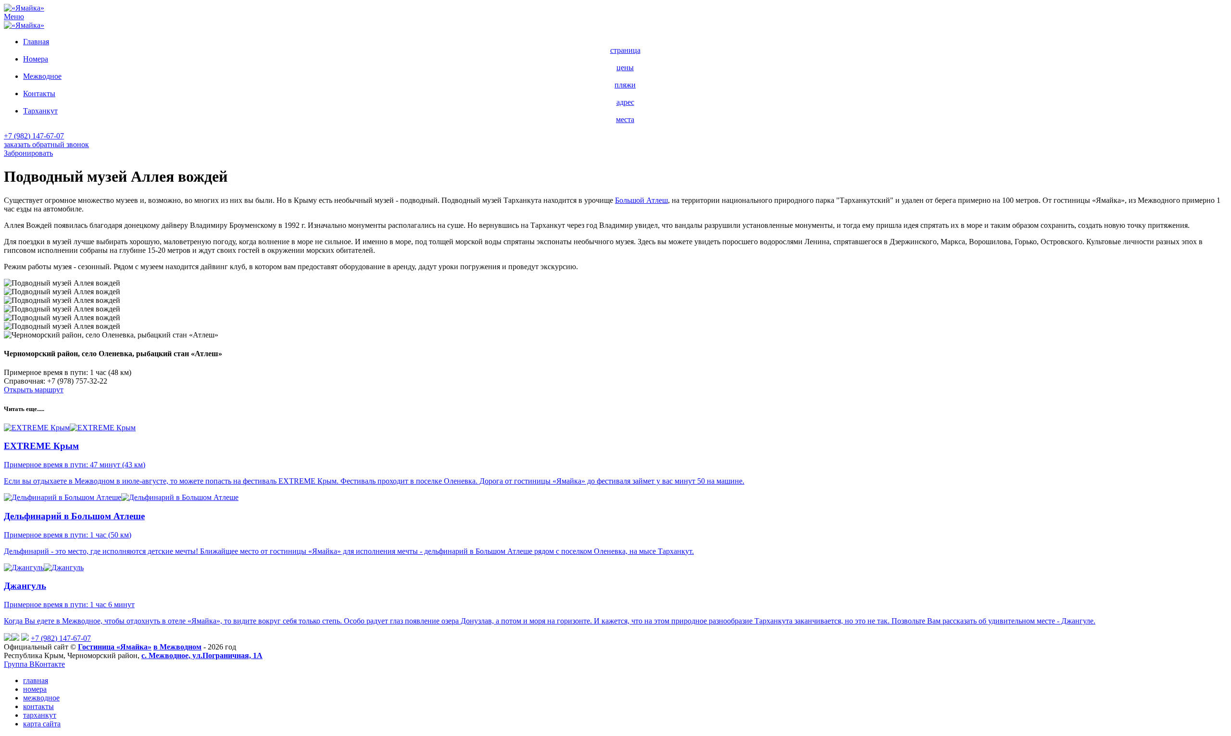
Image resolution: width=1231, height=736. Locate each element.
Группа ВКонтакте (34, 664)
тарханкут (39, 715)
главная (35, 680)
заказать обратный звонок (46, 144)
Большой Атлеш (641, 200)
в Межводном (177, 647)
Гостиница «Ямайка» (114, 647)
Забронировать (28, 153)
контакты (38, 706)
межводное (41, 698)
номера (35, 689)
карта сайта (42, 724)
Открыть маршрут (33, 390)
